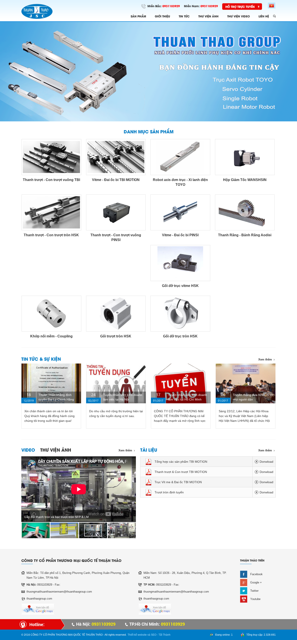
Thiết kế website (137, 634)
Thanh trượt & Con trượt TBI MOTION (181, 472)
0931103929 (171, 6)
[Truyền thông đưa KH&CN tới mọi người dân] (245, 383)
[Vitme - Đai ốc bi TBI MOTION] (116, 157)
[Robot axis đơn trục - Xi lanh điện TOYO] (180, 157)
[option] (148, 71)
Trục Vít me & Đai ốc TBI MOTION (178, 482)
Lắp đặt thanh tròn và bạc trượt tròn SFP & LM (57, 517)
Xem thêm (265, 359)
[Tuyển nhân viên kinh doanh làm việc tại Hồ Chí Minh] (181, 383)
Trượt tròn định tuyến (169, 492)
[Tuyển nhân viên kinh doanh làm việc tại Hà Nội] (116, 383)
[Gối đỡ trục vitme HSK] (180, 263)
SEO (153, 634)
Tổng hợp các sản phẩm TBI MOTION (181, 461)
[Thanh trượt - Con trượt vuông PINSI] (116, 212)
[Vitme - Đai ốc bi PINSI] (180, 212)
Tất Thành (164, 634)
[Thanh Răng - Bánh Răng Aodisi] (245, 212)
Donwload (266, 461)
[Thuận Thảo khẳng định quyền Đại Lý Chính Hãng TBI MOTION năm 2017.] (51, 383)
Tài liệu (148, 449)
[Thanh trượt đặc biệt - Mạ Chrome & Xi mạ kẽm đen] (93, 530)
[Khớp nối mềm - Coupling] (51, 314)
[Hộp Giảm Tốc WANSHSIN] (245, 157)
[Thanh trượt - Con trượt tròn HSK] (51, 212)
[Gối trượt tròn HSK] (116, 314)
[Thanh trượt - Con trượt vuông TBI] (51, 157)
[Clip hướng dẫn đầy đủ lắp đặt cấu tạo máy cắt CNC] (64, 530)
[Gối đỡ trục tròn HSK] (180, 314)
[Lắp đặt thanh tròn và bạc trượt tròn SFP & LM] (36, 530)
